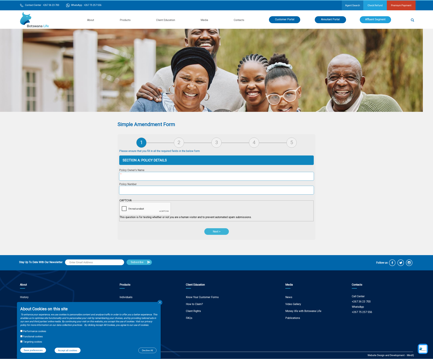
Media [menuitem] (204, 20)
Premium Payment (401, 5)
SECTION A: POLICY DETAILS (145, 160)
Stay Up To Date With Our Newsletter (41, 262)
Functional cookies (33, 336)
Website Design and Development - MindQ (391, 355)
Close (159, 302)
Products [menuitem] (125, 20)
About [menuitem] (90, 20)
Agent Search (352, 5)
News (288, 297)
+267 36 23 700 (361, 301)
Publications (292, 318)
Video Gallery (293, 304)
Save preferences (33, 350)
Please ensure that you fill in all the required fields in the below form (159, 151)
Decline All (147, 350)
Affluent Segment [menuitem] (375, 19)
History (24, 297)
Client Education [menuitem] (165, 20)
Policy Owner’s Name (131, 170)
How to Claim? (194, 304)
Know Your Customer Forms (202, 297)
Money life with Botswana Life (303, 311)
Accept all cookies (67, 350)
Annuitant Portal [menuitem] (330, 19)
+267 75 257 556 (362, 312)
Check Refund (375, 5)
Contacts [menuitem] (239, 20)
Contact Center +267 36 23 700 (42, 5)
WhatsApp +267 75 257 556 (86, 5)
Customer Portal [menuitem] (284, 19)
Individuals (126, 297)
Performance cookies (34, 331)
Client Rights (193, 311)
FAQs (189, 318)
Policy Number (128, 184)
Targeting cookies (32, 341)
